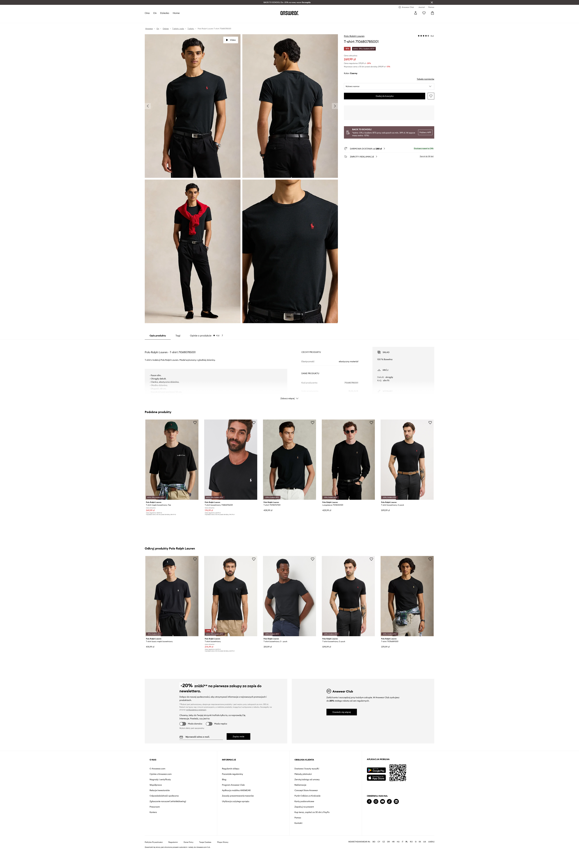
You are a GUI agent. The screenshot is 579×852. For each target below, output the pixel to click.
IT (402, 842)
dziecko (164, 12)
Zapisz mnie (238, 736)
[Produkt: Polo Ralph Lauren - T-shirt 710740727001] (289, 460)
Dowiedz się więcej (341, 712)
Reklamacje (300, 785)
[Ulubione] (424, 13)
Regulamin (173, 842)
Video (233, 40)
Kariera (153, 812)
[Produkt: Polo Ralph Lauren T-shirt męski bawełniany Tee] (171, 460)
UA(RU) (431, 842)
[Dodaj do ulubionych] (431, 96)
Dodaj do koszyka (385, 96)
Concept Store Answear (306, 790)
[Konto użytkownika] (415, 13)
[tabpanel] (289, 370)
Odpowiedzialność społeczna (164, 795)
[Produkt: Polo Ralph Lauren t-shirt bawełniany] (230, 596)
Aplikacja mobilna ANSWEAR (236, 790)
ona (147, 12)
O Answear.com (157, 768)
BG (374, 842)
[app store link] (376, 777)
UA (424, 842)
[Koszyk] (432, 13)
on (155, 12)
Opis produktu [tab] (158, 335)
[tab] (206, 335)
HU (398, 842)
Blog (224, 779)
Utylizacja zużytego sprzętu (235, 801)
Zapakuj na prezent (304, 806)
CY (379, 842)
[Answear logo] (289, 13)
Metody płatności (303, 774)
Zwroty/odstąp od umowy (307, 779)
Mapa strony (222, 842)
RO (411, 842)
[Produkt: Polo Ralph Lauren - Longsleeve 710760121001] (348, 460)
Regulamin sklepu (230, 768)
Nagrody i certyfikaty (160, 779)
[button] (389, 86)
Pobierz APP (425, 132)
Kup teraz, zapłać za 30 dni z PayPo (311, 812)
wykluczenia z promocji (196, 710)
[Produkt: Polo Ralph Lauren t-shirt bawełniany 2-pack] (407, 460)
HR (393, 842)
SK (420, 842)
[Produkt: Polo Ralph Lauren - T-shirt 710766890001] (407, 596)
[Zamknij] (431, 2)
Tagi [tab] (178, 335)
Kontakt (298, 823)
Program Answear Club (233, 785)
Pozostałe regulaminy (232, 774)
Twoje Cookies (205, 842)
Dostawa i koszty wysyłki (306, 768)
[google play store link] (376, 770)
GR (388, 842)
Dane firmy (188, 842)
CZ (383, 842)
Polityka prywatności (154, 842)
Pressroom (155, 806)
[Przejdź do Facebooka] (369, 801)
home (176, 12)
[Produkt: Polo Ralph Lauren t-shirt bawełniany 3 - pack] (289, 596)
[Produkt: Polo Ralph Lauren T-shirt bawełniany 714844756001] (230, 460)
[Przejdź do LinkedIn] (396, 801)
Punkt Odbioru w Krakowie (307, 795)
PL (407, 842)
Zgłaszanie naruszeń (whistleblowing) (168, 801)
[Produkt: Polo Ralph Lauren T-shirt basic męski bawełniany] (171, 596)
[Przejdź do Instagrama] (375, 801)
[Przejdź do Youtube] (382, 801)
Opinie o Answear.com (161, 774)
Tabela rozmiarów (425, 79)
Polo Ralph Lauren (354, 36)
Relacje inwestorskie (160, 790)
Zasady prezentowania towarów (238, 795)
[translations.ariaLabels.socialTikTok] (389, 801)
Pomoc (297, 817)
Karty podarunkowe (304, 801)
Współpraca (156, 785)
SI (415, 842)
